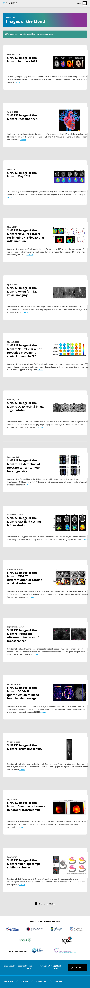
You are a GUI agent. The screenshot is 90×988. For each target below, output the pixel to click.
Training (42, 966)
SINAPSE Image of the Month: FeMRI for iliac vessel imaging (22, 291)
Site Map (24, 981)
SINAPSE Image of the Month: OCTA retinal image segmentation (25, 406)
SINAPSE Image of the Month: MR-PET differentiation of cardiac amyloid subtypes (24, 578)
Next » (52, 904)
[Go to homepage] (10, 4)
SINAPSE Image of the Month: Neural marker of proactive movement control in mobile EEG (24, 350)
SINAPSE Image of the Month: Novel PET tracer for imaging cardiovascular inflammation (25, 235)
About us (12, 966)
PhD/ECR (50, 966)
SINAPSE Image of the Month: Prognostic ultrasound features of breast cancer (23, 635)
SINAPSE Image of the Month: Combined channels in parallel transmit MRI (26, 806)
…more (17, 82)
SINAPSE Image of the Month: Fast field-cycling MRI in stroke (24, 521)
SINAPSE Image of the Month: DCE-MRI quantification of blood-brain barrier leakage (23, 693)
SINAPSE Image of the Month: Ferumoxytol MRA (24, 747)
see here (48, 34)
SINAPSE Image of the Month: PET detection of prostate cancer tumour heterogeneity (23, 465)
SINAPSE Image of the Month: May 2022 (22, 174)
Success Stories (28, 967)
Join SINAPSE (77, 968)
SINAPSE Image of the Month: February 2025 (22, 59)
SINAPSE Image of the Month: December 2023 (23, 117)
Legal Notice (8, 981)
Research (10, 17)
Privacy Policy (42, 981)
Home (5, 966)
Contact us (59, 981)
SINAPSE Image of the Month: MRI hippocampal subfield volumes (24, 863)
